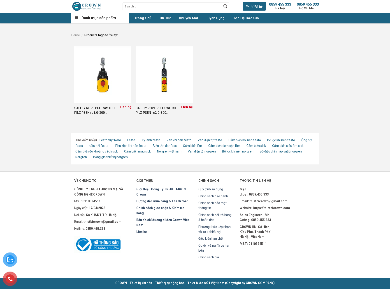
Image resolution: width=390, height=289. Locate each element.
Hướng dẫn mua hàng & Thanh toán (162, 201)
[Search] (225, 6)
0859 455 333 (308, 6)
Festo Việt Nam (110, 140)
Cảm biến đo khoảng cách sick (96, 151)
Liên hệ (141, 232)
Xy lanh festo (151, 140)
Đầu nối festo (99, 146)
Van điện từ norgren (202, 151)
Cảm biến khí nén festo (244, 140)
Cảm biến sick (256, 146)
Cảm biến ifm (192, 146)
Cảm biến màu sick (137, 151)
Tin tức (165, 18)
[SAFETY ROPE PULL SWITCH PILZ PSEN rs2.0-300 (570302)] (164, 74)
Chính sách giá (208, 257)
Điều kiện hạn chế (210, 238)
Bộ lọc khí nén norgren (237, 151)
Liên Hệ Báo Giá (245, 18)
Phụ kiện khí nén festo (130, 146)
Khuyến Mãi (188, 18)
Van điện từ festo (210, 140)
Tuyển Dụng (215, 18)
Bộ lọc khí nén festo (281, 140)
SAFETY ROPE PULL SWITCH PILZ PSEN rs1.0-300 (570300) (94, 110)
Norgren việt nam (169, 151)
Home (75, 35)
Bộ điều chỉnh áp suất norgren (281, 151)
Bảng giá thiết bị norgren (110, 157)
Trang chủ (143, 18)
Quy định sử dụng (210, 189)
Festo (131, 140)
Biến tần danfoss (165, 146)
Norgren (81, 157)
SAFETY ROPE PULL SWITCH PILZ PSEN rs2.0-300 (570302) (156, 110)
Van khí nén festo (179, 140)
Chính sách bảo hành (213, 196)
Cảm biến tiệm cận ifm (224, 146)
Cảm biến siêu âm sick (288, 146)
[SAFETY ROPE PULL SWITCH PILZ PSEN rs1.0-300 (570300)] (102, 74)
